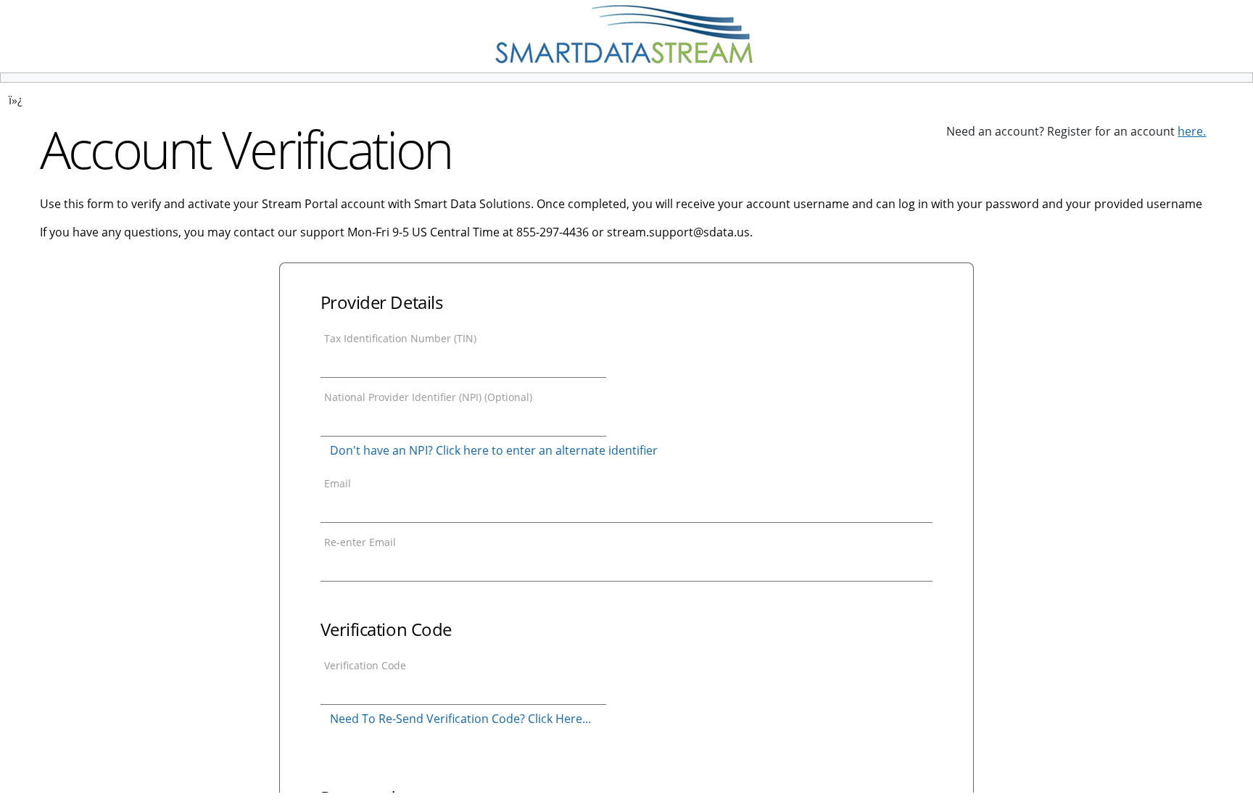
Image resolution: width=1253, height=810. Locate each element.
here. (1192, 131)
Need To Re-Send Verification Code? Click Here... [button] (460, 719)
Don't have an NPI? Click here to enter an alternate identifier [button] (494, 450)
